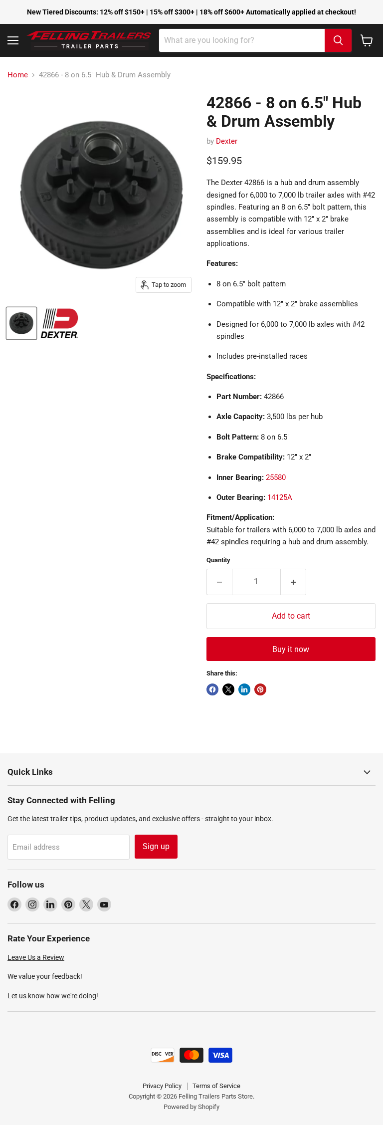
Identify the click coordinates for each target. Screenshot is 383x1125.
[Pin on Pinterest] (260, 689)
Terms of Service (216, 1086)
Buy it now (290, 649)
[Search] (338, 40)
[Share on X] (228, 689)
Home (17, 75)
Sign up (156, 846)
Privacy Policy (162, 1086)
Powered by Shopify (191, 1107)
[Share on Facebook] (212, 689)
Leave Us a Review (35, 957)
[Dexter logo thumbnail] (59, 323)
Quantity (218, 560)
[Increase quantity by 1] (293, 582)
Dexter (226, 141)
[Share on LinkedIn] (244, 689)
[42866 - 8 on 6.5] (21, 323)
